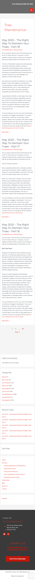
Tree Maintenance (7, 50)
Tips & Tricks (6, 391)
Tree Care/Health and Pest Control (14, 474)
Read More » (6, 132)
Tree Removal (6, 397)
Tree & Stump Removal (11, 471)
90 (23, 329)
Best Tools (5, 380)
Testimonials (5, 480)
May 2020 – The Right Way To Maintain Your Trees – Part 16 (15, 228)
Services (4, 463)
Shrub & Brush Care (10, 468)
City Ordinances (7, 382)
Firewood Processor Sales (11, 477)
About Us (4, 486)
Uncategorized (6, 400)
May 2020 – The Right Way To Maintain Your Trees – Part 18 (15, 43)
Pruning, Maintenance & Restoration (14, 465)
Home (4, 460)
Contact (4, 489)
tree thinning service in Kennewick (12, 213)
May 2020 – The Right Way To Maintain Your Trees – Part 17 (15, 143)
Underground (20, 576)
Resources (5, 385)
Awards (4, 377)
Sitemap (4, 498)
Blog (3, 483)
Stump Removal (6, 388)
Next (17, 332)
